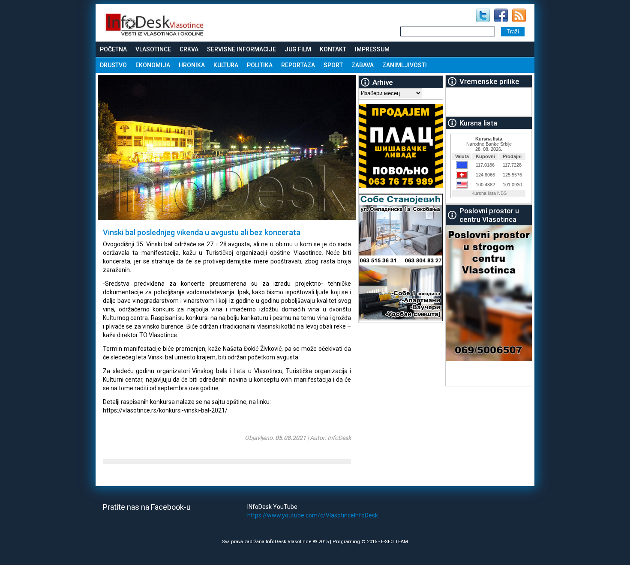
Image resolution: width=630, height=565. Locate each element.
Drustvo (113, 65)
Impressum (372, 49)
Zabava (362, 65)
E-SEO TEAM (394, 541)
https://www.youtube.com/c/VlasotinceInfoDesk (312, 515)
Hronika (192, 65)
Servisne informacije (241, 49)
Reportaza (298, 65)
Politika (260, 65)
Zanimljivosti (404, 65)
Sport (333, 65)
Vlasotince (153, 49)
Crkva (189, 49)
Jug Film (298, 49)
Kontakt (333, 49)
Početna (113, 49)
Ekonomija (152, 65)
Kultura (225, 65)
